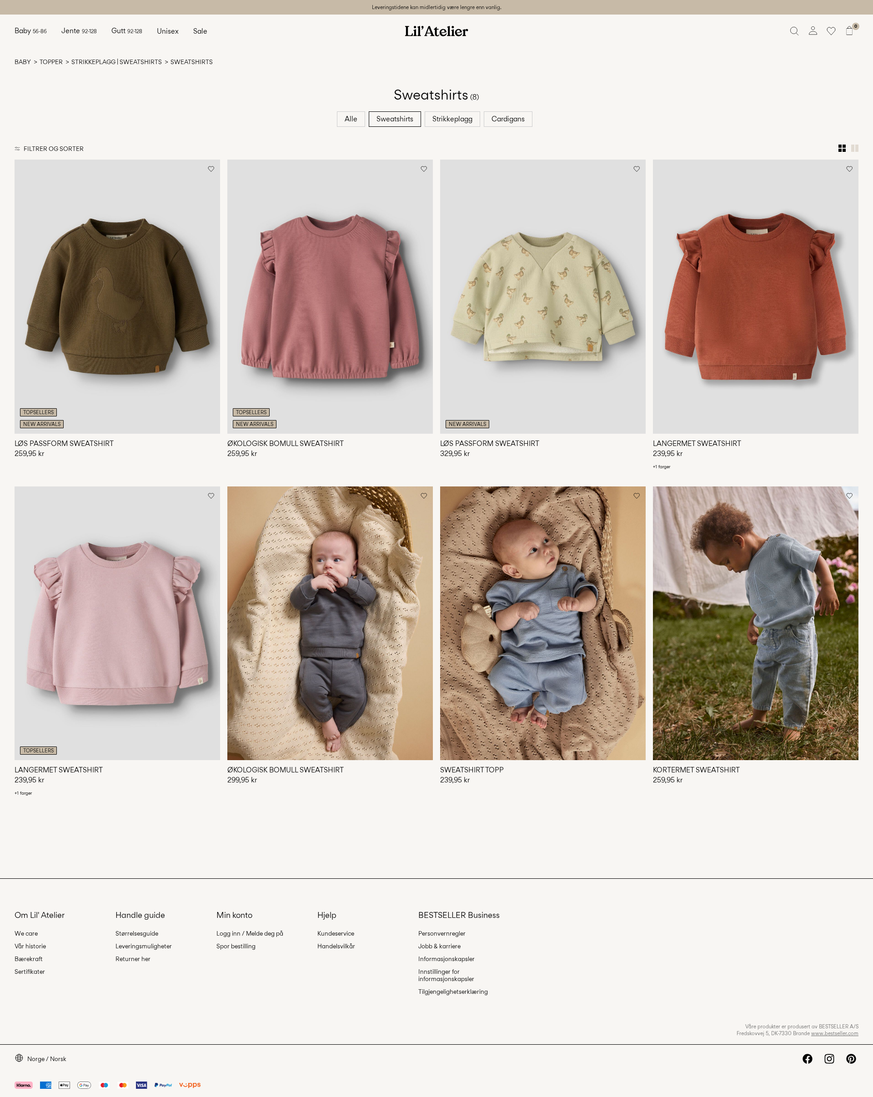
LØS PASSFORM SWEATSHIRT (64, 443)
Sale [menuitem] (200, 31)
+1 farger (661, 466)
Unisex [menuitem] (168, 31)
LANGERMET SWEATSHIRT (697, 443)
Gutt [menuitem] (126, 30)
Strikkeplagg (452, 119)
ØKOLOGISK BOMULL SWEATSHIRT (285, 443)
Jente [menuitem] (79, 30)
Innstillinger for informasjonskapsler (446, 975)
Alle (351, 119)
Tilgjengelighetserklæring (453, 991)
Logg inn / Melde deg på (249, 933)
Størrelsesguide (136, 933)
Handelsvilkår (336, 946)
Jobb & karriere (439, 946)
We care (26, 933)
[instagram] (829, 1059)
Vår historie (30, 946)
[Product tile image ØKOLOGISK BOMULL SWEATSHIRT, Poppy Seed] (330, 623)
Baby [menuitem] (31, 30)
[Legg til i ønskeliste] (211, 168)
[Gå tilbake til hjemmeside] (436, 31)
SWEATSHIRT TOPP (472, 770)
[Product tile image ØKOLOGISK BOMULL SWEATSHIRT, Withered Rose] (330, 297)
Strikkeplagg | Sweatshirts (116, 61)
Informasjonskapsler (446, 958)
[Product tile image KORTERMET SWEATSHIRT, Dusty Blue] (755, 623)
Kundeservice (335, 933)
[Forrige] (23, 296)
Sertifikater (30, 971)
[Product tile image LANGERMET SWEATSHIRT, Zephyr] (117, 623)
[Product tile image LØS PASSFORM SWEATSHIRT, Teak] (117, 297)
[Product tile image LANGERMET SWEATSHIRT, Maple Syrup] (755, 297)
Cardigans (508, 119)
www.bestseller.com (834, 1033)
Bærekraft (29, 958)
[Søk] (795, 31)
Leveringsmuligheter (143, 946)
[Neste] (212, 296)
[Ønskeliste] (831, 31)
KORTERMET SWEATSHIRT (696, 770)
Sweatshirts (394, 119)
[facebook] (807, 1059)
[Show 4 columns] (842, 148)
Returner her (133, 958)
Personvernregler (442, 933)
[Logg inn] (813, 31)
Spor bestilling (236, 946)
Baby (23, 61)
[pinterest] (851, 1059)
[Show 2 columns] (854, 148)
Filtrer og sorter (54, 148)
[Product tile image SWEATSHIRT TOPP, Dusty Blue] (543, 623)
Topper (51, 61)
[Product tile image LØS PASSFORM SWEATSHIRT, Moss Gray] (543, 297)
